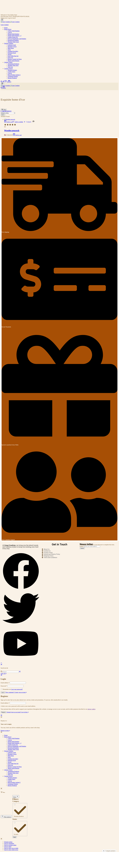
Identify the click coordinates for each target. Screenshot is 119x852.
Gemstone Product (13, 76)
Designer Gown (12, 46)
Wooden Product (12, 70)
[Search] (2, 82)
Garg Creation (5, 24)
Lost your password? (17, 689)
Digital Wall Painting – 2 (14, 35)
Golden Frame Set (13, 37)
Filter (4, 109)
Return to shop (5, 730)
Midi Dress (11, 48)
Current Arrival (8, 68)
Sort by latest (7, 846)
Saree (9, 49)
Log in (2, 692)
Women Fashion (8, 43)
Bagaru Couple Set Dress (15, 59)
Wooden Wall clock (13, 65)
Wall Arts (10, 67)
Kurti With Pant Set (13, 56)
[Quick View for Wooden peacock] (33, 122)
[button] (6, 82)
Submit (82, 548)
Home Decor (7, 29)
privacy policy (91, 709)
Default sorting (8, 842)
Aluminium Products (13, 64)
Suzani (9, 54)
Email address (5, 682)
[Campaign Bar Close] (2, 20)
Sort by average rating (10, 845)
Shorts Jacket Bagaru (13, 60)
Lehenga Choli (12, 45)
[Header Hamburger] (2, 84)
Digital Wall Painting (13, 34)
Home (6, 27)
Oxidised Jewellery (13, 51)
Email (82, 546)
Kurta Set (10, 57)
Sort (2, 114)
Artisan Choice (8, 62)
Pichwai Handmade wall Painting (17, 38)
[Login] (4, 82)
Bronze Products (12, 78)
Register (3, 712)
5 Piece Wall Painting (13, 31)
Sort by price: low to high (11, 848)
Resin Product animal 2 (14, 75)
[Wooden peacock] (9, 119)
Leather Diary (11, 71)
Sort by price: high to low (11, 850)
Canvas (10, 32)
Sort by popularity (9, 843)
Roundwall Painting (13, 40)
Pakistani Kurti (12, 53)
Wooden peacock (11, 130)
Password (4, 686)
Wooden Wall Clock (13, 42)
